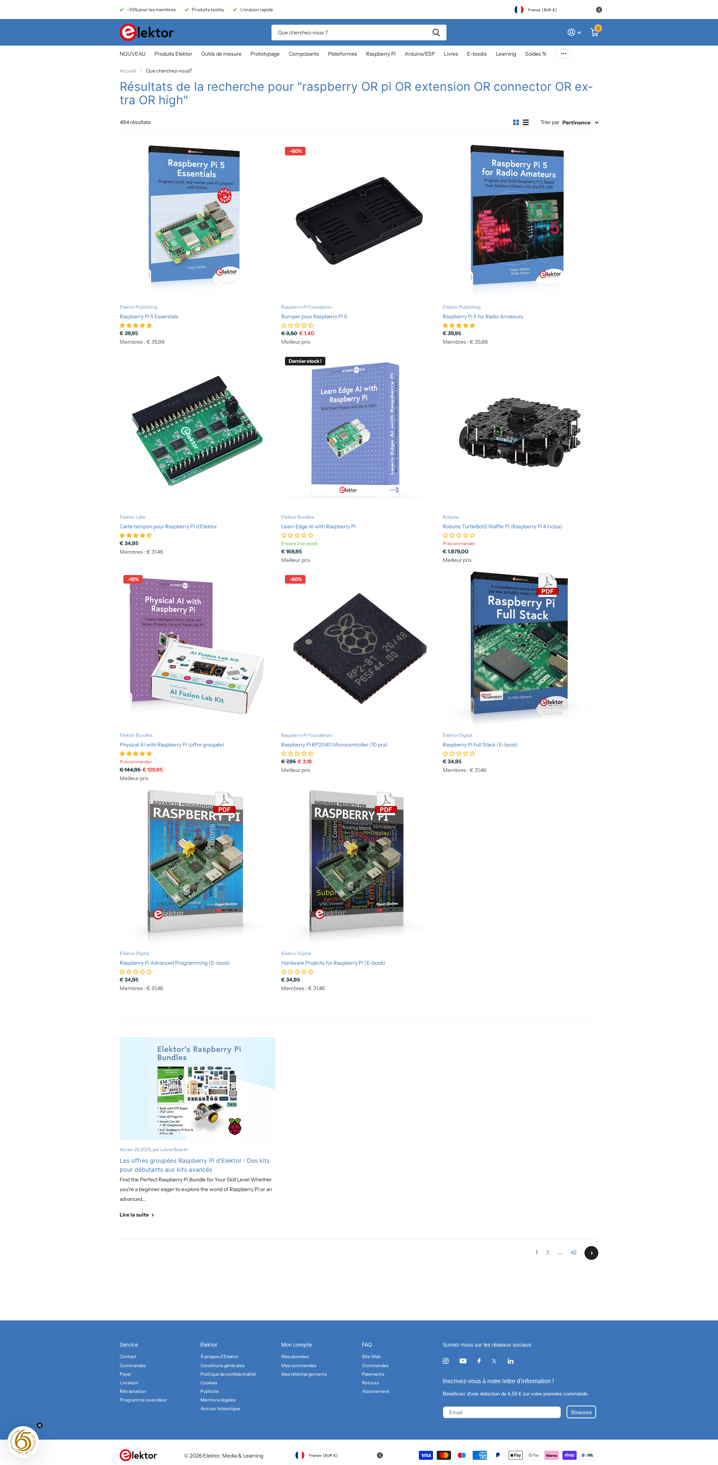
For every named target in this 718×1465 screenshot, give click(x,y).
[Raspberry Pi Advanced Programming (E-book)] (197, 867)
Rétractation (133, 1391)
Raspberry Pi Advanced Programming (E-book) (175, 962)
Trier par (549, 122)
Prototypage (265, 53)
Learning (506, 53)
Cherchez (436, 32)
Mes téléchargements (304, 1374)
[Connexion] (574, 32)
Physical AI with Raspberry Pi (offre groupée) (172, 744)
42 (574, 1252)
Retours (370, 1382)
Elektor (208, 1344)
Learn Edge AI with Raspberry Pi (318, 526)
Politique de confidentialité (228, 1374)
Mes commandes (298, 1365)
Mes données (295, 1356)
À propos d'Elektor (219, 1356)
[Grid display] (516, 122)
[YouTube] (463, 1361)
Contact (128, 1356)
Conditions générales (222, 1365)
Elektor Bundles (297, 517)
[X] (494, 1361)
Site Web (371, 1356)
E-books (477, 53)
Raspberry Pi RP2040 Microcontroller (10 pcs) (334, 744)
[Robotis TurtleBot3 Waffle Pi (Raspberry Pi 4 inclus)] (520, 431)
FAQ (367, 1344)
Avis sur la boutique (220, 1408)
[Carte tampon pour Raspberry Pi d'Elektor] (197, 431)
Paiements (373, 1374)
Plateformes (342, 53)
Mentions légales (218, 1400)
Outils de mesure (221, 53)
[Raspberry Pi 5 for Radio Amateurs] (520, 221)
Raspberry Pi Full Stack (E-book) (480, 744)
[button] (23, 1442)
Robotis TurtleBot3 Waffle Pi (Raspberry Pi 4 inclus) (502, 526)
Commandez (133, 1365)
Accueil (128, 71)
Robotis (451, 517)
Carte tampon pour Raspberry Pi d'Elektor (168, 526)
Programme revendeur (143, 1400)
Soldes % (535, 53)
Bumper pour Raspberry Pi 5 (314, 316)
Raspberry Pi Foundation (306, 307)
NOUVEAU (132, 53)
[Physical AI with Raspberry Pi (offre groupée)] (197, 649)
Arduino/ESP (420, 53)
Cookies (208, 1382)
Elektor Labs (132, 517)
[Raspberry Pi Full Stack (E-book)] (520, 649)
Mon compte (296, 1344)
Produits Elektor (173, 53)
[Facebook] (479, 1361)
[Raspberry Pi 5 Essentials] (197, 221)
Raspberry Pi (381, 53)
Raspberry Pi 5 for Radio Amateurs (483, 316)
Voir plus (563, 54)
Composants (304, 53)
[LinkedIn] (510, 1361)
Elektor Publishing (138, 307)
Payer (126, 1374)
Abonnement (376, 1391)
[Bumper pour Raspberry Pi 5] (359, 221)
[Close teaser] (40, 1425)
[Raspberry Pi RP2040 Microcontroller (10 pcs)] (359, 649)
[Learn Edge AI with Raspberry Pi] (359, 431)
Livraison (129, 1382)
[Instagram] (445, 1361)
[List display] (526, 122)
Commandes (375, 1365)
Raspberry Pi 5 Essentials (149, 316)
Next (591, 1253)
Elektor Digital (457, 735)
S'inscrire (581, 1412)
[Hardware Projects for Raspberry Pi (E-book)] (359, 867)
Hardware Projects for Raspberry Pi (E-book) (333, 962)
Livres (451, 53)
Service (129, 1344)
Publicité (209, 1391)
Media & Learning (242, 1455)
